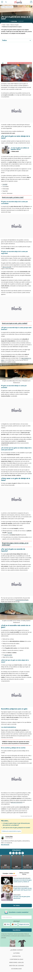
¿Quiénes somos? (16, 950)
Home (3, 24)
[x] (13, 853)
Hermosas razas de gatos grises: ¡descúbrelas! (21, 897)
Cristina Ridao (14, 21)
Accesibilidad (16, 969)
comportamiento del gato (21, 599)
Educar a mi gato (15, 24)
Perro (8, 924)
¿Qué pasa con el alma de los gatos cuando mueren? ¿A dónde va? (22, 880)
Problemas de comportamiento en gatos (12, 26)
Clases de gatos (16, 894)
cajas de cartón (8, 655)
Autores (16, 953)
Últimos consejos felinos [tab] (24, 873)
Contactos (16, 956)
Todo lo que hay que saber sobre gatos (21, 878)
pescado (10, 532)
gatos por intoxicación (16, 802)
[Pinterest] (22, 853)
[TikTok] (19, 853)
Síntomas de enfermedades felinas (21, 886)
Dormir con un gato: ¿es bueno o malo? (13, 197)
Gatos (7, 24)
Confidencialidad (16, 959)
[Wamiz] (19, 2)
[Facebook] (10, 853)
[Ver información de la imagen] (31, 7)
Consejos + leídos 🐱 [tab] (9, 873)
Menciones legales (16, 962)
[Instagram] (16, 853)
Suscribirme (16, 930)
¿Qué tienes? (16, 921)
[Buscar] (6, 2)
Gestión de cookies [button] (16, 965)
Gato (15, 924)
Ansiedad (4, 184)
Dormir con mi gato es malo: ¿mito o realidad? (14, 323)
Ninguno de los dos (24, 924)
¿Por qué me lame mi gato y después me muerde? (16, 827)
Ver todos (16, 905)
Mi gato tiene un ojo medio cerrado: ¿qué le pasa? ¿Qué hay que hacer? (22, 889)
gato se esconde (7, 266)
